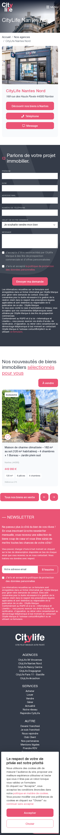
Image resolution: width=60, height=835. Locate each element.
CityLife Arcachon (30, 678)
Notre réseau (30, 710)
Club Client (30, 737)
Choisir (30, 824)
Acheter (30, 691)
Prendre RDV (30, 748)
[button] (44, 497)
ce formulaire (16, 331)
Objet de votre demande (15, 219)
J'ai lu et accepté (30, 268)
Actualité (30, 706)
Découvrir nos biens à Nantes (30, 106)
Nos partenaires (30, 741)
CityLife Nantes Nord (30, 663)
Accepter (30, 813)
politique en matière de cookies (30, 793)
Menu (54, 7)
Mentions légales (30, 745)
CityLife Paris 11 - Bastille (30, 675)
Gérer (30, 702)
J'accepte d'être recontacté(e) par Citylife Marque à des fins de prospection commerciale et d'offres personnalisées (29, 256)
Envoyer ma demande (30, 281)
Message (32, 126)
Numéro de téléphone (13, 207)
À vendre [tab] (48, 383)
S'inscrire (48, 569)
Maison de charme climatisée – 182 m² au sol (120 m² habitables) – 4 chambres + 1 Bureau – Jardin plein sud (29, 451)
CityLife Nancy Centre (30, 667)
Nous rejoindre (30, 734)
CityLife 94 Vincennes (30, 660)
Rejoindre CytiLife (30, 713)
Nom (4, 183)
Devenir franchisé (30, 726)
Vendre (30, 698)
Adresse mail (9, 195)
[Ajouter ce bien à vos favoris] (8, 437)
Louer (30, 695)
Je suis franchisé (30, 730)
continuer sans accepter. (20, 804)
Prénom (6, 171)
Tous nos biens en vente (19, 497)
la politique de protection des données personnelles (30, 268)
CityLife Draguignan (30, 671)
